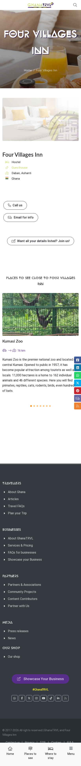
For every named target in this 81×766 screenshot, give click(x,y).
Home (28, 70)
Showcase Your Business (43, 679)
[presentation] (68, 346)
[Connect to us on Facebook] (22, 698)
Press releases (18, 631)
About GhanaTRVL (20, 538)
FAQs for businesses (22, 552)
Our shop (14, 657)
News (12, 638)
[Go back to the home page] (40, 5)
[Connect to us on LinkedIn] (58, 698)
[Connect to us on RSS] (65, 698)
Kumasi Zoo (12, 341)
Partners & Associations (24, 585)
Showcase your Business (25, 559)
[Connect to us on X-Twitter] (29, 698)
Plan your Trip (17, 513)
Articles (13, 499)
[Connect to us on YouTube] (43, 698)
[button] (31, 406)
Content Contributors (22, 599)
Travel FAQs (16, 506)
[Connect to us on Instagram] (36, 698)
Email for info (23, 217)
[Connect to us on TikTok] (51, 698)
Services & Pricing (20, 545)
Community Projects (22, 592)
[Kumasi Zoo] (40, 314)
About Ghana (16, 492)
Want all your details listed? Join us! (43, 241)
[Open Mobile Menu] (71, 748)
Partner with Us (18, 606)
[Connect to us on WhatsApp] (14, 698)
